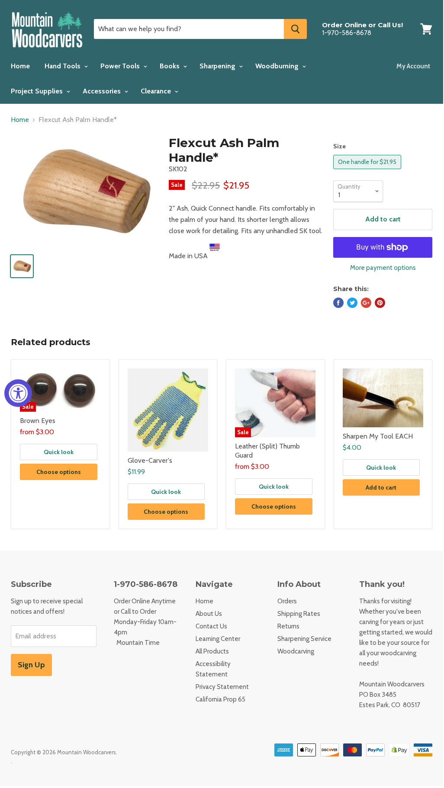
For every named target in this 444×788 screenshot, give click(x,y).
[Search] (295, 29)
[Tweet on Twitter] (352, 303)
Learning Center (218, 639)
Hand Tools (63, 66)
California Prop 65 (220, 699)
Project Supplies (37, 91)
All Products (212, 651)
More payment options (383, 268)
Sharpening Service (304, 639)
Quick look (59, 452)
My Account (413, 66)
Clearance (157, 91)
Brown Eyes (37, 420)
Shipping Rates (298, 614)
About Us (209, 614)
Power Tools (121, 66)
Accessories (102, 91)
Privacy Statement (222, 687)
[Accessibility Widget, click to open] (18, 393)
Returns (288, 626)
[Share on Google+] (366, 303)
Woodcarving (295, 651)
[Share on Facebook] (338, 303)
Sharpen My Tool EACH (378, 436)
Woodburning (277, 66)
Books (170, 66)
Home (20, 66)
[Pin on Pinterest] (380, 303)
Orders (287, 601)
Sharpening (218, 66)
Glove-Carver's (150, 460)
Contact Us (211, 626)
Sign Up (31, 664)
